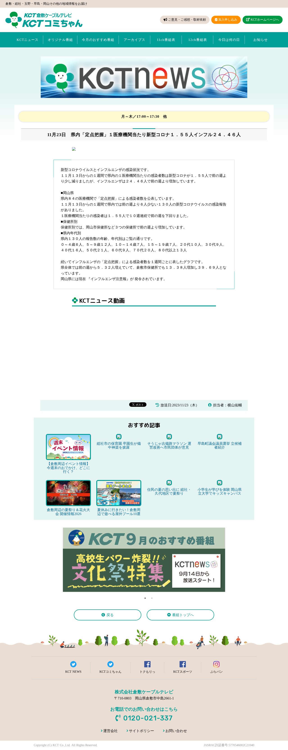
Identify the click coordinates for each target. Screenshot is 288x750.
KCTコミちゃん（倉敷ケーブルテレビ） (44, 20)
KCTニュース (27, 40)
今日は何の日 (229, 40)
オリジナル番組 (60, 40)
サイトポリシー (141, 731)
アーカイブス (134, 40)
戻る (110, 615)
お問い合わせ (176, 731)
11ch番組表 (166, 40)
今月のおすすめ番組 (98, 40)
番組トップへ (183, 615)
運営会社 (110, 731)
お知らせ (260, 40)
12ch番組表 (197, 40)
